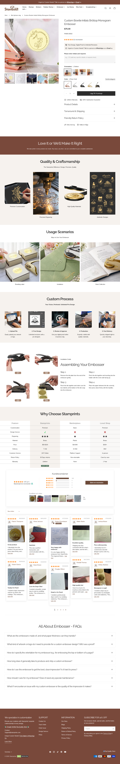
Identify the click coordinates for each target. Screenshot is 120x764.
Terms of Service (66, 735)
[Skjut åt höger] (54, 45)
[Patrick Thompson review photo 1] (16, 533)
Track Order (42, 724)
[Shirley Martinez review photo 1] (102, 577)
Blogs (63, 724)
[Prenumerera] (113, 729)
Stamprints (13, 756)
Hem (6, 15)
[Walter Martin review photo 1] (81, 532)
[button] (68, 39)
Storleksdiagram (110, 79)
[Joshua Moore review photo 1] (102, 534)
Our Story (64, 721)
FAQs (40, 735)
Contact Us (42, 721)
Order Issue (42, 728)
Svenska (7, 752)
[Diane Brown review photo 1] (37, 576)
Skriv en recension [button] (96, 482)
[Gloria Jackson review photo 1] (37, 534)
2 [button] (57, 610)
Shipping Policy (66, 728)
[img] (12, 519)
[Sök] (105, 8)
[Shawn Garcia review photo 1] (16, 576)
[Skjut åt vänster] (9, 45)
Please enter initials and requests (75, 53)
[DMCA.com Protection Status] (22, 756)
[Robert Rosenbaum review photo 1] (59, 536)
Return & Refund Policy (68, 731)
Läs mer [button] (10, 553)
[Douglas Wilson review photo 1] (59, 581)
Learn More (8, 741)
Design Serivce (43, 731)
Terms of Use (107, 733)
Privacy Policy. (88, 735)
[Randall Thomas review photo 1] (81, 574)
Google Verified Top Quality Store (17, 727)
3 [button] (60, 610)
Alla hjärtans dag (16, 15)
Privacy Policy (65, 738)
